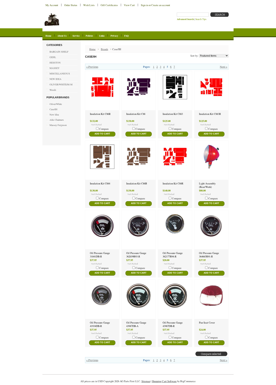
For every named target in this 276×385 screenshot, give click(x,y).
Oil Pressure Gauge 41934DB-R (100, 324)
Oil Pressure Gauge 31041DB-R (100, 254)
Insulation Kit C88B (136, 183)
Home (92, 49)
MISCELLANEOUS (60, 73)
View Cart (129, 5)
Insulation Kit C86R (100, 114)
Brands (104, 49)
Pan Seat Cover (207, 322)
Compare (104, 129)
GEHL (51, 57)
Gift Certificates (109, 5)
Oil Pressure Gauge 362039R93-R (136, 254)
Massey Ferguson (58, 125)
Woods (53, 89)
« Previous (92, 67)
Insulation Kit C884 (100, 183)
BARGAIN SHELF (59, 51)
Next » (223, 67)
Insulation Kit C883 (173, 114)
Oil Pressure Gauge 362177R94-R (173, 254)
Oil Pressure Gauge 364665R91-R (209, 254)
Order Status (70, 5)
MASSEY (53, 68)
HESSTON (53, 63)
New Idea (54, 114)
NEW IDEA (53, 79)
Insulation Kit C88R (173, 183)
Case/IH (53, 109)
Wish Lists (89, 5)
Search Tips (200, 19)
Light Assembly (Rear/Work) (207, 185)
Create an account (160, 5)
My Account (51, 5)
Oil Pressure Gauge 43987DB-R (173, 324)
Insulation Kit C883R (210, 114)
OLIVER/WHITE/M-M (59, 84)
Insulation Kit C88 (135, 114)
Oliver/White (56, 104)
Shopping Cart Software (164, 381)
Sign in (144, 5)
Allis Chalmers (57, 119)
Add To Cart (102, 133)
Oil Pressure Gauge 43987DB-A (136, 324)
